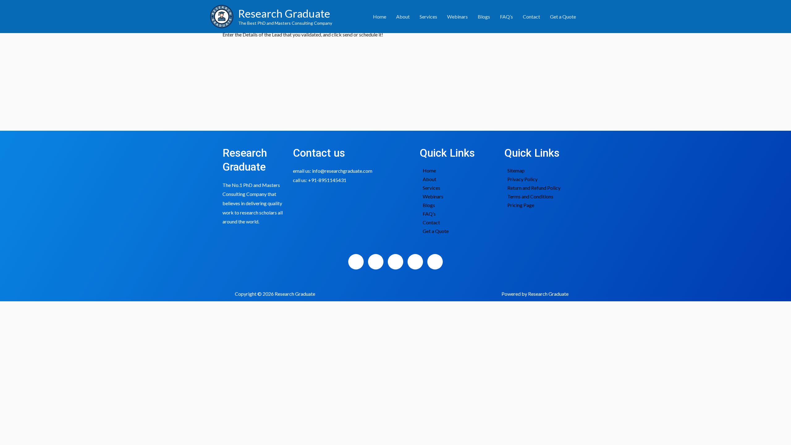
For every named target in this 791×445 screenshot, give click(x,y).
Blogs (484, 16)
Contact (531, 16)
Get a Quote (563, 16)
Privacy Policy (522, 179)
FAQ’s (506, 16)
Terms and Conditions (530, 196)
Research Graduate (284, 13)
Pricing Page (520, 205)
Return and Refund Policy (533, 188)
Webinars (457, 16)
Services (428, 16)
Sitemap (516, 170)
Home (379, 16)
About (403, 16)
